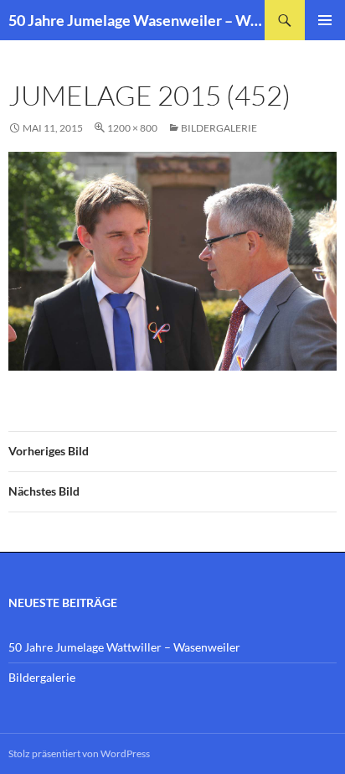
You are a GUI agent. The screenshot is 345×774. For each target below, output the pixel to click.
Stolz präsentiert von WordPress (79, 753)
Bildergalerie (219, 128)
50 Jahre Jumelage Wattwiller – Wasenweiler (124, 647)
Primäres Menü (325, 20)
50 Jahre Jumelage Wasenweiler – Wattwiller (136, 20)
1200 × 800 (132, 128)
